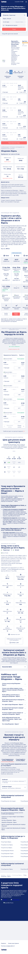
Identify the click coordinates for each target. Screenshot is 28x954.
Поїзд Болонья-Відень (6, 847)
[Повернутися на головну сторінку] (3, 2)
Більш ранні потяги (10, 426)
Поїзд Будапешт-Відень (7, 869)
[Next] (24, 72)
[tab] (7, 77)
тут (24, 431)
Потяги (9, 875)
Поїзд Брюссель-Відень (7, 845)
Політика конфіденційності (8, 946)
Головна (3, 875)
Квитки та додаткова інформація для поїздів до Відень (13, 828)
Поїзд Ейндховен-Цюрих (7, 856)
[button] (8, 22)
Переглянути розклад (7, 178)
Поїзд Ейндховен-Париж (7, 853)
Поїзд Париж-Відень (6, 842)
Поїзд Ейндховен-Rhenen (7, 850)
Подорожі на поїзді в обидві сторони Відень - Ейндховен (13, 817)
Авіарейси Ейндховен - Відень (9, 822)
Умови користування (13, 943)
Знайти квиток (7, 161)
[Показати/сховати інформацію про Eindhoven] (25, 781)
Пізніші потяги (19, 426)
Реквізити (3, 943)
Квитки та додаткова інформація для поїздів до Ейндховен (13, 825)
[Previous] (5, 458)
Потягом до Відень (17, 875)
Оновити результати (13, 349)
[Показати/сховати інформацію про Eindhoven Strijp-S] (25, 787)
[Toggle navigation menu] (26, 2)
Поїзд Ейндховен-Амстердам (8, 801)
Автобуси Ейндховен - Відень (9, 820)
